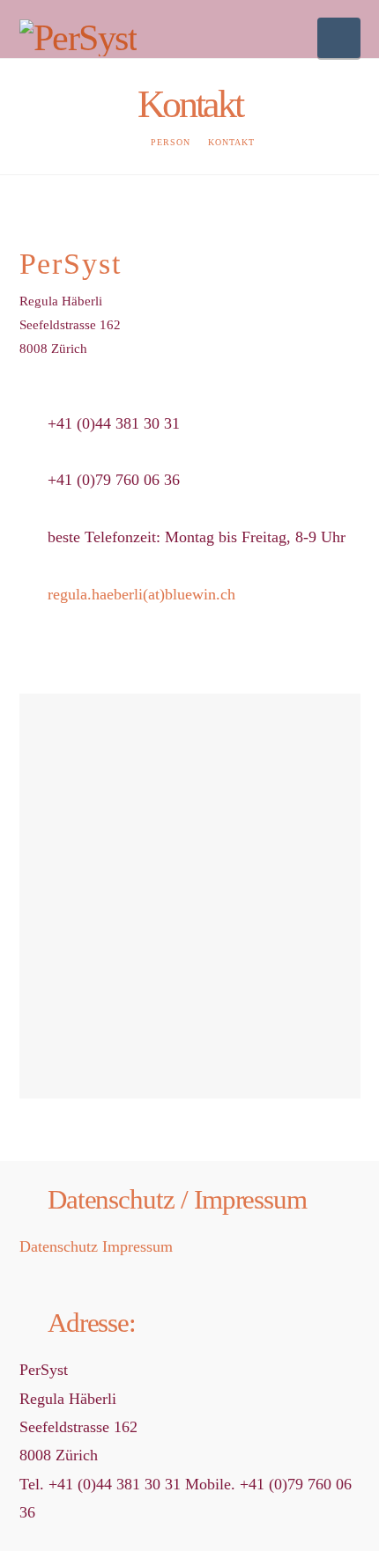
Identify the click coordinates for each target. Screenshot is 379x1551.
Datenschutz (58, 1246)
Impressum (137, 1246)
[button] (338, 38)
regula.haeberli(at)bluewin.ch (141, 594)
